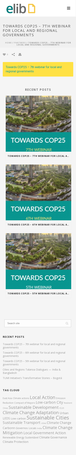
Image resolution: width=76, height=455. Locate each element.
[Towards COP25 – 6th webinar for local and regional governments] (38, 193)
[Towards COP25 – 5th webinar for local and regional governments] (38, 261)
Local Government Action (44, 433)
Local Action (42, 397)
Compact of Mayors (24, 402)
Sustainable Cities (48, 417)
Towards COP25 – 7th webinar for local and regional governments (34, 69)
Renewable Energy (13, 437)
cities (43, 423)
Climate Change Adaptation (31, 412)
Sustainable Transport (21, 422)
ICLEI (61, 408)
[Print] (21, 54)
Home (8, 42)
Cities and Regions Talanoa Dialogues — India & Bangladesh (32, 371)
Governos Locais (26, 428)
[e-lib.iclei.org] (17, 8)
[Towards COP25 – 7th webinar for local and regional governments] (38, 124)
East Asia (7, 398)
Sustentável (32, 437)
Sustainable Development (34, 407)
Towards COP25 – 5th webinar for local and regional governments (39, 293)
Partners (20, 42)
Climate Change (59, 422)
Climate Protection (15, 442)
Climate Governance (53, 437)
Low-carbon (18, 418)
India (39, 428)
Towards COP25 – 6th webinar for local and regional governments (39, 224)
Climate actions (21, 398)
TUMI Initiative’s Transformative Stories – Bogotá (32, 378)
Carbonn (9, 428)
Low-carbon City (49, 402)
